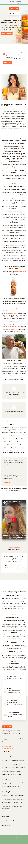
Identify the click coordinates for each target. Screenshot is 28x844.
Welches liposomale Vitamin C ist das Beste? (11, 764)
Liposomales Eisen (6, 810)
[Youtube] (8, 751)
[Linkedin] (6, 751)
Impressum (9, 841)
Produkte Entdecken (6, 33)
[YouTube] (20, 3)
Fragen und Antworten (8, 748)
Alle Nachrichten (7, 62)
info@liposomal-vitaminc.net (14, 1)
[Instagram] (18, 3)
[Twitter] (17, 3)
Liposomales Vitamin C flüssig (8, 776)
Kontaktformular (7, 746)
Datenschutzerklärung (16, 841)
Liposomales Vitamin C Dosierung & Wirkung (11, 774)
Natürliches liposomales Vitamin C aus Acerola (11, 771)
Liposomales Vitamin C (7, 779)
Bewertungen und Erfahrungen (8, 820)
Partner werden (5, 829)
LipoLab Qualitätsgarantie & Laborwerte (10, 786)
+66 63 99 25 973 (7, 742)
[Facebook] (16, 3)
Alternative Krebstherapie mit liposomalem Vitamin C (13, 799)
